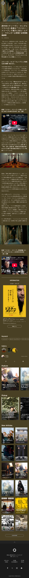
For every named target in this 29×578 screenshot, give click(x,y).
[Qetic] (3, 3)
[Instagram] (17, 568)
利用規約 (6, 561)
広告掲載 (14, 560)
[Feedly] (21, 568)
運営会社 (22, 561)
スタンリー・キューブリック (15, 339)
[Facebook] (7, 568)
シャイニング (5, 339)
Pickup (4, 395)
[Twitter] (12, 568)
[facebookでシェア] (6, 361)
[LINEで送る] (23, 361)
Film (3, 23)
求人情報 (22, 560)
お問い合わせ (6, 560)
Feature (5, 366)
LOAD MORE (14, 535)
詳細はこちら (14, 326)
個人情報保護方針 (15, 561)
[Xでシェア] (14, 361)
